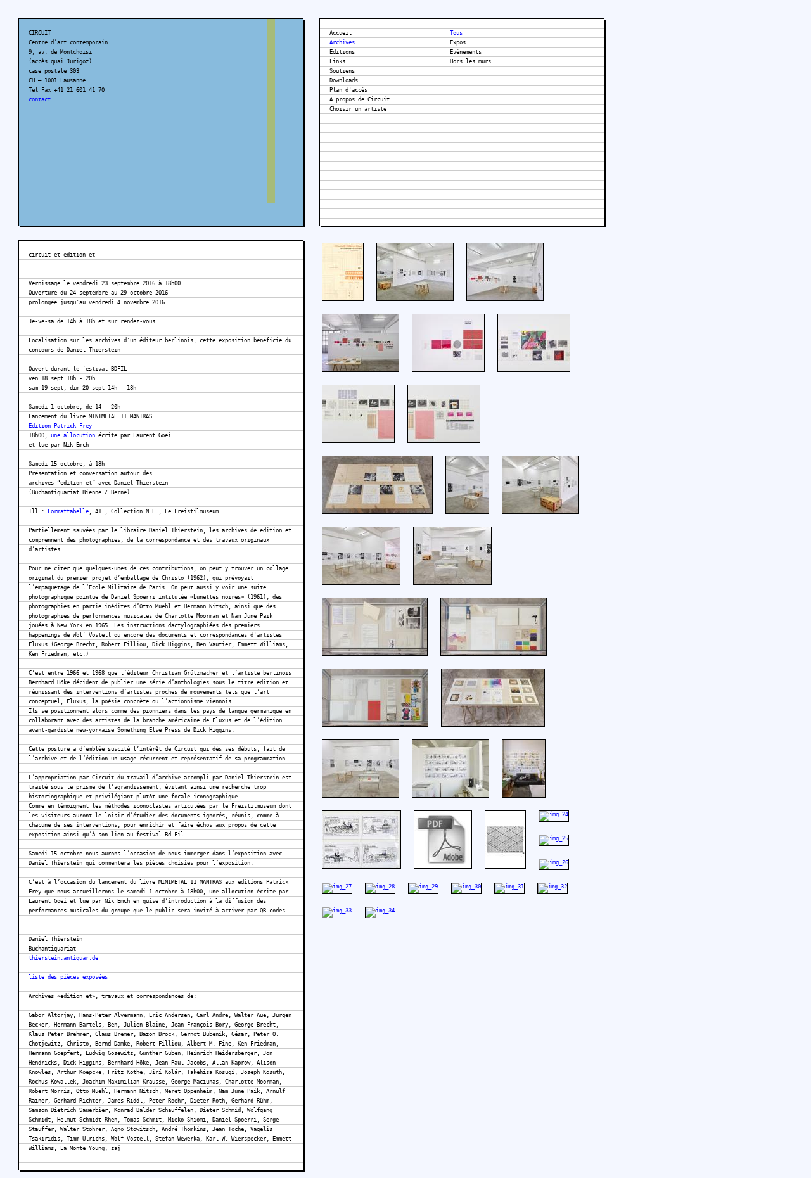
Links (337, 61)
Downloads (343, 80)
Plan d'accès (348, 90)
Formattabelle (68, 511)
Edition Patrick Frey (60, 426)
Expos (458, 42)
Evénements (466, 52)
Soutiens (342, 71)
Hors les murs (470, 61)
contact (40, 99)
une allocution (73, 435)
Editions (342, 52)
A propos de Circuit (359, 99)
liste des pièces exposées (68, 977)
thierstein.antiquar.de (63, 958)
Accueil (340, 33)
